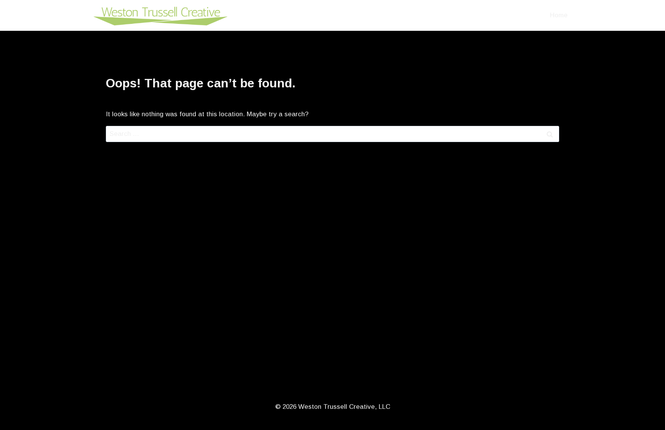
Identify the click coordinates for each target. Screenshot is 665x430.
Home (559, 15)
